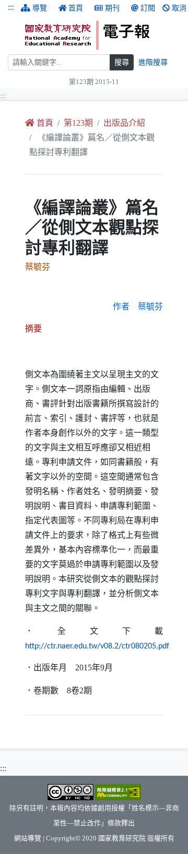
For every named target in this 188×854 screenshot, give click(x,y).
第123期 (78, 122)
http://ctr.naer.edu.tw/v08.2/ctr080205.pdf (97, 646)
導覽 (39, 8)
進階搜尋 (153, 62)
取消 (179, 8)
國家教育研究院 (122, 838)
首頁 (75, 8)
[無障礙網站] (118, 792)
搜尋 (121, 62)
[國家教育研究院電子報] (102, 35)
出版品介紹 (124, 122)
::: (11, 7)
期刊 (112, 8)
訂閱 (147, 8)
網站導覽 (27, 838)
